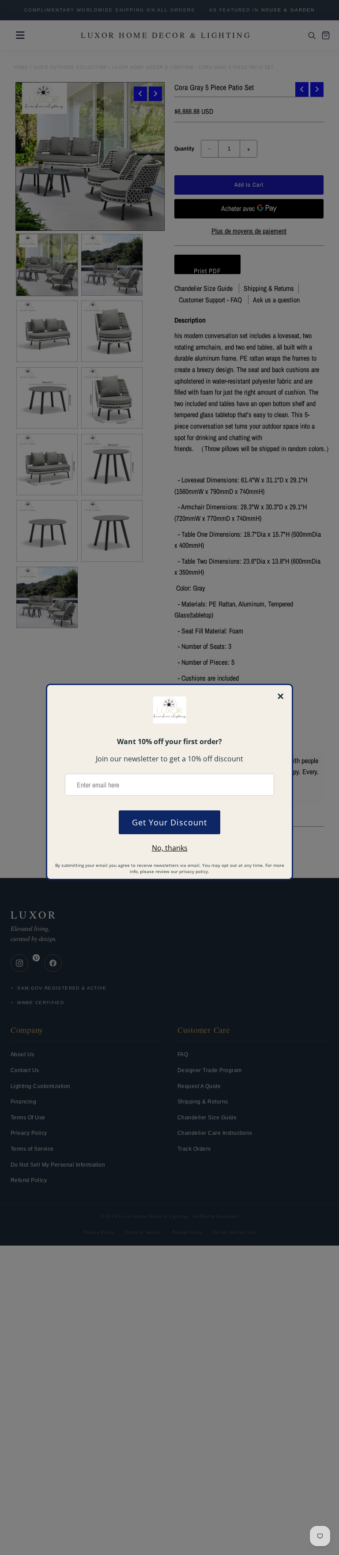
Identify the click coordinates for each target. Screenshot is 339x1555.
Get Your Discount (169, 822)
